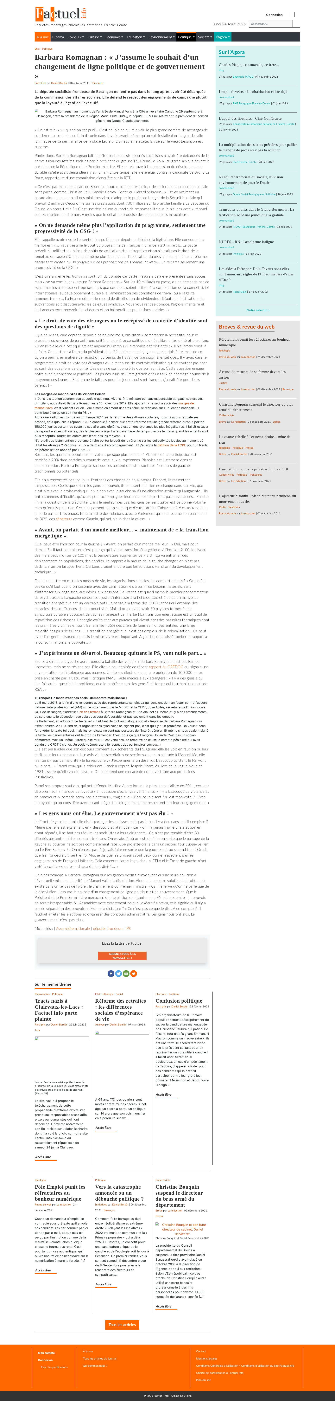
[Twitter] (118, 973)
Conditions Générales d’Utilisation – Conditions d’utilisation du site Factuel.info (245, 1365)
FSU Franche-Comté (245, 162)
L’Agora (221, 37)
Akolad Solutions (181, 1395)
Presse (249, 448)
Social (119, 994)
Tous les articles (122, 1325)
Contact (201, 1351)
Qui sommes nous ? (95, 1365)
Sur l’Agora (232, 52)
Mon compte (46, 1352)
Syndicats (234, 507)
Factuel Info (161, 1395)
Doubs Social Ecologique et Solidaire (254, 194)
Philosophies (42, 994)
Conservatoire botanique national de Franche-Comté (264, 124)
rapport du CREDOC (166, 667)
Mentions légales (206, 1358)
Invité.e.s (238, 254)
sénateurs (64, 519)
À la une (88, 1351)
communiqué (226, 97)
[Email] (126, 973)
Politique (47, 49)
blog (221, 70)
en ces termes (89, 712)
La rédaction (64, 1205)
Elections (160, 994)
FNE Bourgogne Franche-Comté (251, 103)
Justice (223, 383)
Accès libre (43, 1157)
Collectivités (162, 1180)
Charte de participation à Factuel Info (219, 1372)
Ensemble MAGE (243, 77)
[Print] (133, 973)
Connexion (274, 15)
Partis (222, 507)
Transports (256, 475)
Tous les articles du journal (99, 1358)
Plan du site (203, 1380)
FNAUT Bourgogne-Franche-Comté (254, 227)
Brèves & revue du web (247, 327)
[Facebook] (111, 973)
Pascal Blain (240, 292)
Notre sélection (258, 310)
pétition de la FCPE (172, 445)
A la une (42, 37)
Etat (37, 49)
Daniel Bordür (59, 83)
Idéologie (108, 994)
